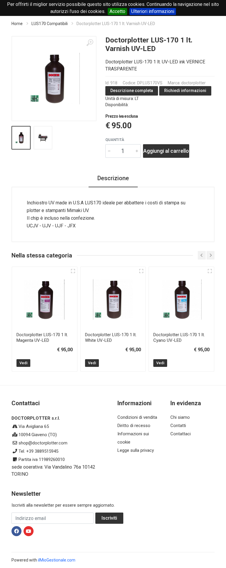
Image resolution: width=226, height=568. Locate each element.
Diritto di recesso (133, 425)
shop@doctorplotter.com (43, 443)
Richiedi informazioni (185, 90)
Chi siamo (180, 417)
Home (17, 23)
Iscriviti (109, 518)
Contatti (178, 425)
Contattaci (180, 433)
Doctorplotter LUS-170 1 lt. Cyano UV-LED (179, 337)
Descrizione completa (131, 90)
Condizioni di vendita (137, 417)
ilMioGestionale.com (56, 560)
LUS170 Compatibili (49, 23)
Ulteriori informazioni (152, 11)
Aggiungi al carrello (166, 151)
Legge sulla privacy (135, 450)
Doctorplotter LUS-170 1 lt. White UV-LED (111, 337)
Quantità (114, 139)
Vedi (23, 363)
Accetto (117, 11)
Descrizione (113, 178)
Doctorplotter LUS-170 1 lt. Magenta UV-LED (42, 337)
